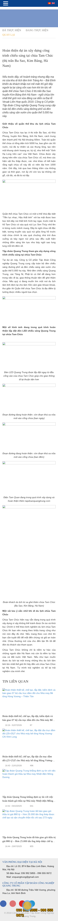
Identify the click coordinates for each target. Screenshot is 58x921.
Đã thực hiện (11, 30)
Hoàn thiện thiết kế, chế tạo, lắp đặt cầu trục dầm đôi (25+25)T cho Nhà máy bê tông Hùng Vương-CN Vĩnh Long (27, 760)
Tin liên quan (15, 681)
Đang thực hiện (37, 30)
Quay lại (8, 34)
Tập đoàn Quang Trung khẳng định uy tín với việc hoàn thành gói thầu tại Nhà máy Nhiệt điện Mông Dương (27, 801)
